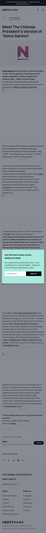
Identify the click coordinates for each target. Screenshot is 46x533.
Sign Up (33, 274)
